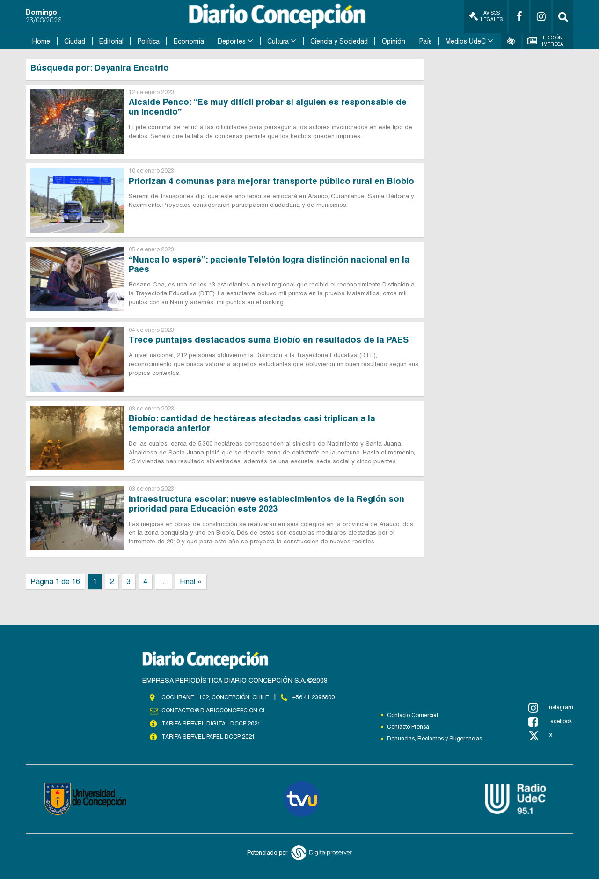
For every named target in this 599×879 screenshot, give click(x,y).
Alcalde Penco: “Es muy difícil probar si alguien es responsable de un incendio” (268, 107)
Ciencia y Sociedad (339, 41)
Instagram (560, 707)
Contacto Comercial (412, 715)
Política (149, 41)
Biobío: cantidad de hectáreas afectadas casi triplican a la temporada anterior (252, 423)
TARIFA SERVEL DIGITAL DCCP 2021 (211, 723)
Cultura (278, 41)
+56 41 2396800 (313, 697)
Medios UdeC (466, 41)
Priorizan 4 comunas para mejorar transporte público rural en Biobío (271, 181)
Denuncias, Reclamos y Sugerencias (434, 738)
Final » (191, 581)
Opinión (393, 41)
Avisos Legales (492, 16)
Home (41, 41)
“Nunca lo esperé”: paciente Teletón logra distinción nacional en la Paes (269, 264)
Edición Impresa (552, 41)
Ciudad (74, 41)
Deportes (232, 41)
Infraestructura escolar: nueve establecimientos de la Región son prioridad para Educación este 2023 (266, 503)
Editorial (111, 41)
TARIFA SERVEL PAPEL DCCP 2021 (208, 736)
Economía (189, 41)
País (425, 41)
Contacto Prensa (408, 727)
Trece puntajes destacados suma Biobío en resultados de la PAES (269, 339)
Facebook (560, 721)
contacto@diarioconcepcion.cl (213, 710)
